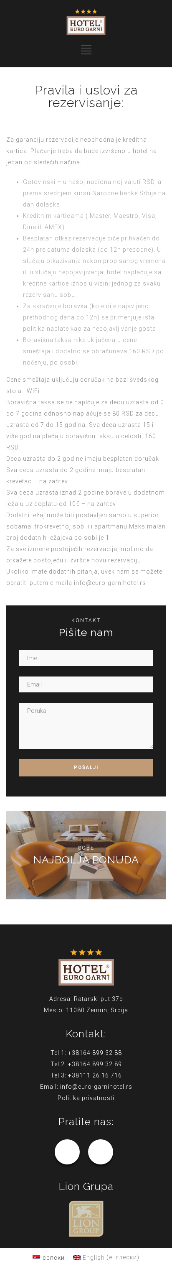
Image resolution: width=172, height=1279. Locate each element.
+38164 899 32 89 (95, 1064)
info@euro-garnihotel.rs (110, 583)
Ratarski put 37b (98, 999)
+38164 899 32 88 (95, 1052)
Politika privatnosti (86, 1098)
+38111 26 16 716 (95, 1075)
